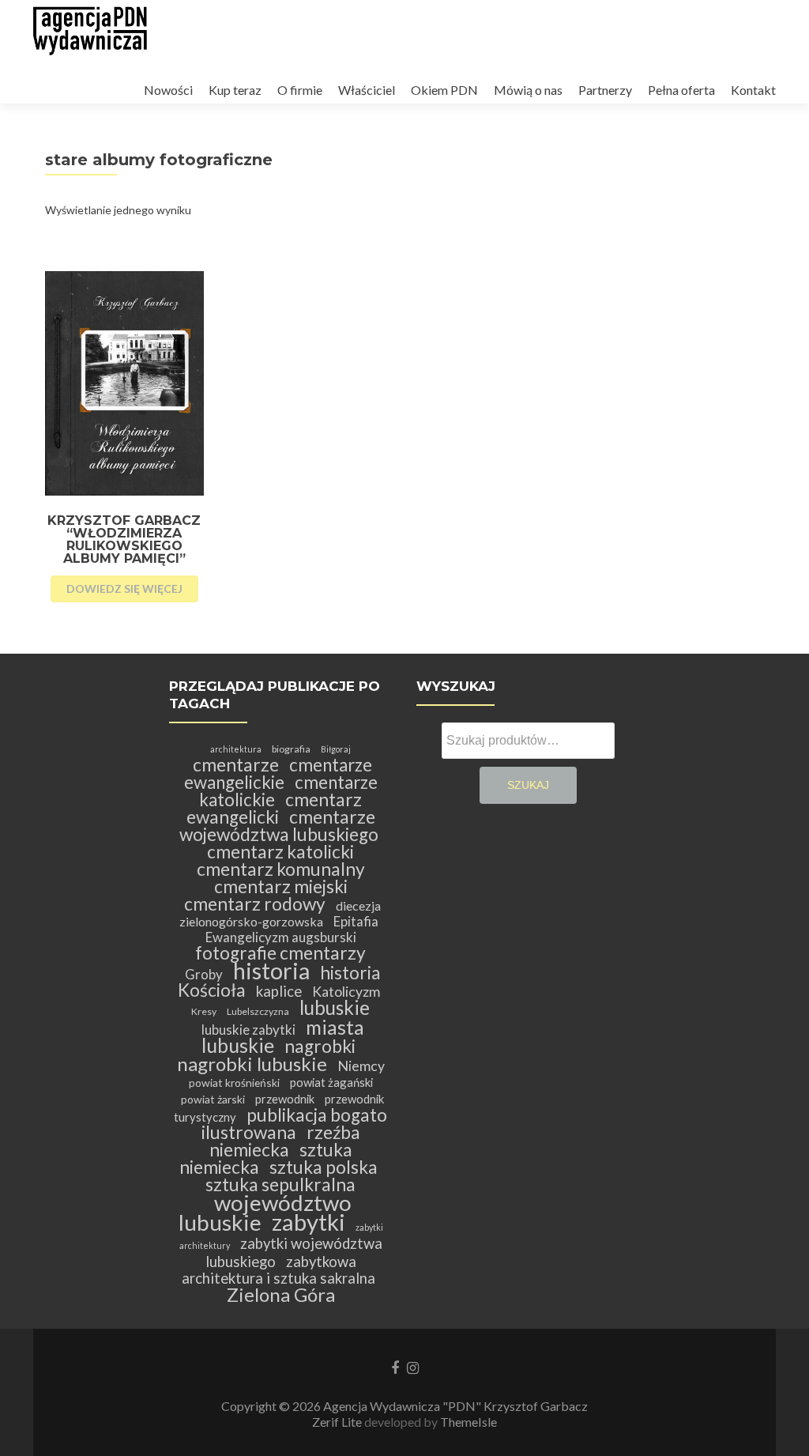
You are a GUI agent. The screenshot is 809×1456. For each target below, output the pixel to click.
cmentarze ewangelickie (278, 773)
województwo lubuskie (265, 1212)
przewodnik (284, 1099)
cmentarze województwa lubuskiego (278, 825)
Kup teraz (235, 89)
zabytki (308, 1221)
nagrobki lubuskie (252, 1063)
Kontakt (753, 89)
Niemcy (361, 1066)
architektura (236, 749)
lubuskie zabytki (248, 1029)
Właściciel (366, 89)
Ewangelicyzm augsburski (280, 937)
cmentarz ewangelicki (274, 808)
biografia (291, 749)
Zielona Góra (281, 1294)
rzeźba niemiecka (284, 1141)
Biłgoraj (336, 749)
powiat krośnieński (234, 1082)
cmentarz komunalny (281, 869)
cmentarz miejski (281, 886)
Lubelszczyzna (258, 1011)
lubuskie (334, 1007)
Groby (204, 974)
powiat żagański (331, 1082)
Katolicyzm (346, 991)
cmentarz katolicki (280, 851)
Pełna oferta (681, 89)
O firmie (299, 89)
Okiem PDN (444, 89)
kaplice (279, 991)
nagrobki (320, 1046)
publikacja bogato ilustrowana (294, 1123)
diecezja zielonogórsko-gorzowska (280, 913)
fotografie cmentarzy (280, 953)
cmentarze (236, 764)
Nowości (168, 89)
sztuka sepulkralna (280, 1184)
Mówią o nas (528, 89)
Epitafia (355, 921)
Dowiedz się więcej (124, 588)
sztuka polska (323, 1167)
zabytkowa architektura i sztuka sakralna (278, 1270)
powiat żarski (213, 1099)
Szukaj (528, 785)
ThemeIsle (468, 1421)
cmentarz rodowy (254, 904)
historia (271, 970)
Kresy (203, 1011)
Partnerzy (605, 89)
